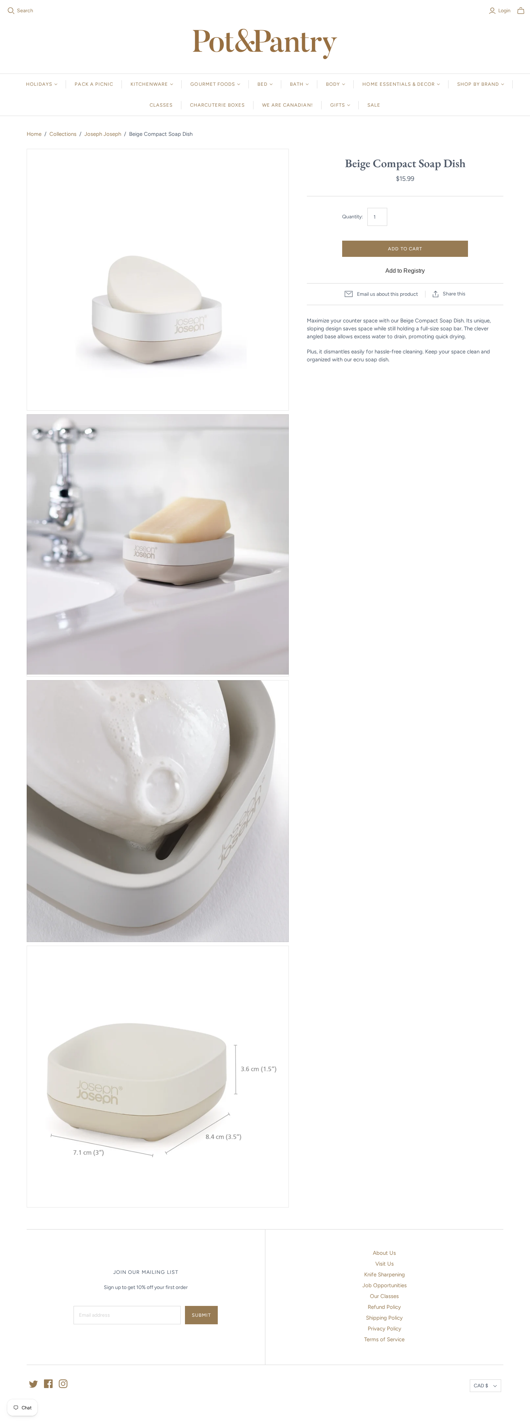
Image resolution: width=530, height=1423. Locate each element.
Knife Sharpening (384, 1274)
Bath (297, 84)
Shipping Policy (384, 1318)
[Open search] (11, 10)
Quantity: (352, 217)
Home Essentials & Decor (398, 84)
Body (333, 84)
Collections (62, 134)
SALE (373, 105)
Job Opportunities (384, 1285)
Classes (161, 105)
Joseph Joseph (102, 134)
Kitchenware (149, 84)
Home (34, 134)
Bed (262, 84)
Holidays (39, 84)
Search (25, 11)
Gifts (337, 105)
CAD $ (481, 1386)
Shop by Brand (478, 84)
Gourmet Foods (212, 84)
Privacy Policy (384, 1328)
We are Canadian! (287, 105)
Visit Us (384, 1264)
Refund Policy (384, 1307)
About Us (384, 1253)
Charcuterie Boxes (217, 105)
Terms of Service (384, 1339)
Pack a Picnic (94, 84)
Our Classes (384, 1296)
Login (504, 11)
